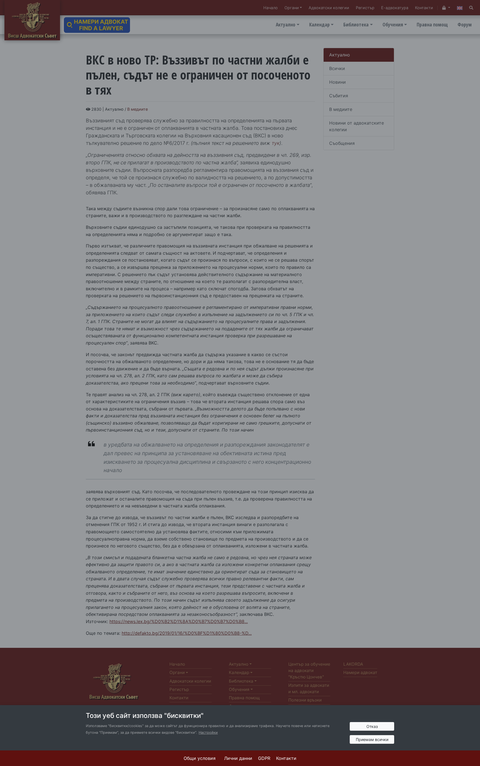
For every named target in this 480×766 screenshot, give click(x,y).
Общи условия (200, 758)
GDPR (264, 758)
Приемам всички (372, 739)
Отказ (372, 726)
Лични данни (238, 758)
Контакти (286, 758)
